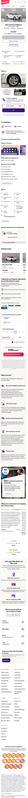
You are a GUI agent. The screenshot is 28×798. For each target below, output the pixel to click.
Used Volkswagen (6, 692)
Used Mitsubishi (5, 678)
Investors (17, 706)
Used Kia (3, 683)
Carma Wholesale (19, 709)
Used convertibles (19, 689)
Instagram (4, 728)
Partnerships (18, 718)
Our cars (3, 6)
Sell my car (4, 712)
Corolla (13, 6)
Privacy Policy (9, 115)
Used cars (17, 672)
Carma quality (5, 706)
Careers (16, 715)
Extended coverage (7, 715)
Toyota (8, 6)
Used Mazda (4, 680)
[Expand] (3, 10)
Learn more (7, 94)
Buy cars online (5, 720)
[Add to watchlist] (24, 10)
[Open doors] (3, 20)
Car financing (5, 709)
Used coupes (18, 686)
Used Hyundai (5, 675)
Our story (17, 712)
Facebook (4, 731)
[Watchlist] (19, 2)
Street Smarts (5, 718)
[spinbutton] (13, 15)
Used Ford (4, 686)
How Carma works (6, 704)
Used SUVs (17, 675)
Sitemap (16, 720)
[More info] (15, 272)
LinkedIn (3, 739)
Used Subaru (4, 689)
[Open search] (15, 2)
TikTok (3, 734)
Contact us (17, 701)
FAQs (16, 704)
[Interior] (24, 20)
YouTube (3, 736)
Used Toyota (5, 672)
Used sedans (18, 683)
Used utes (17, 678)
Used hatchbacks (19, 680)
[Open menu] (23, 2)
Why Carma (4, 701)
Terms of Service (18, 115)
